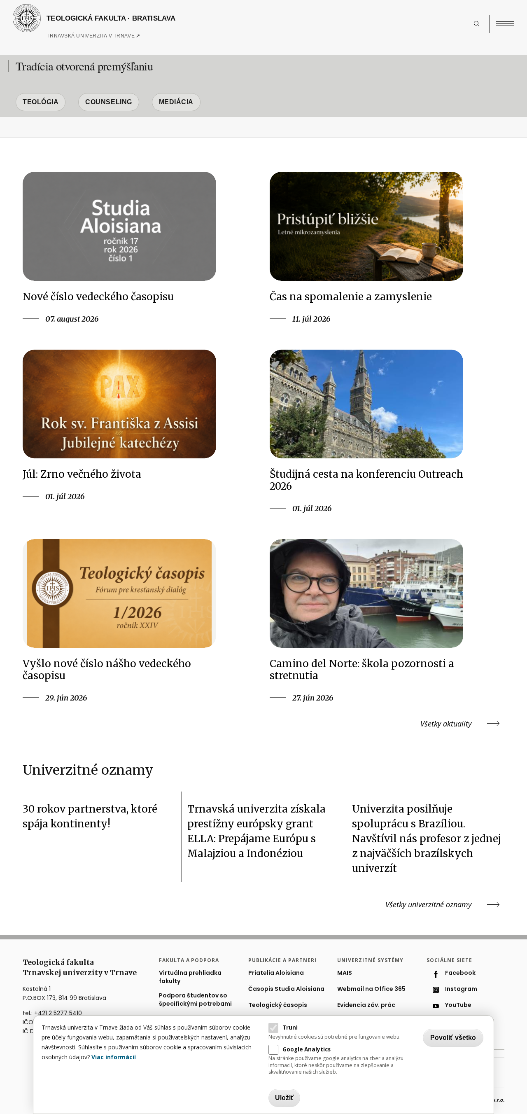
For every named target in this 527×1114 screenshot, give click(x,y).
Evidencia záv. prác (366, 1005)
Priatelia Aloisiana (276, 973)
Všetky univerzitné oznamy (428, 904)
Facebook (460, 973)
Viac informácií (113, 1057)
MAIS (344, 973)
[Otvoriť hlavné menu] (505, 24)
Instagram (461, 989)
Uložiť (284, 1097)
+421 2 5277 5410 (58, 1013)
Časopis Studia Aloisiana (286, 989)
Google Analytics (306, 1049)
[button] (481, 24)
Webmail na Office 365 (371, 989)
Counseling (108, 101)
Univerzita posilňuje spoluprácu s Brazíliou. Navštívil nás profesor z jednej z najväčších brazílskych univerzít (426, 839)
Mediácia (176, 101)
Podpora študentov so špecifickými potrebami (195, 1000)
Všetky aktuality (445, 724)
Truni (290, 1027)
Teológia (40, 101)
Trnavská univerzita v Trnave (110, 38)
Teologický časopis (277, 1005)
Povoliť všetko (453, 1037)
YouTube (458, 1005)
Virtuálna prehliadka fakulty (190, 977)
